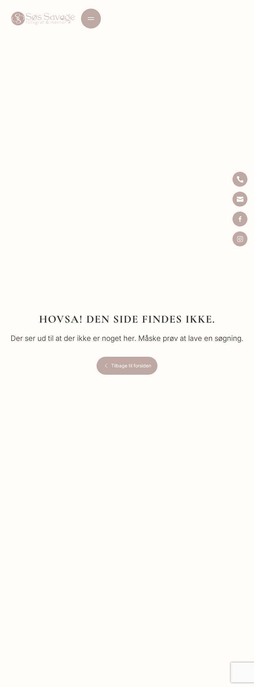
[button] (91, 18)
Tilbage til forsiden (131, 365)
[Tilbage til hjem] (43, 18)
